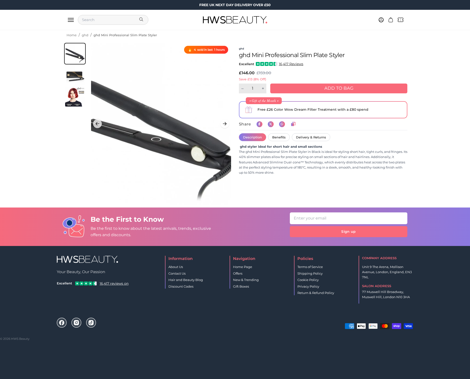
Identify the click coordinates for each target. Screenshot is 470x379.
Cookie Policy (308, 280)
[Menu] (71, 20)
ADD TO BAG (338, 88)
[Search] (141, 19)
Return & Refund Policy (315, 293)
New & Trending (246, 280)
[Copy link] (293, 124)
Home (72, 35)
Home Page (242, 267)
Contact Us (177, 273)
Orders (371, 318)
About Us (175, 267)
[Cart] (390, 19)
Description (252, 137)
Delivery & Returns (311, 137)
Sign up (348, 231)
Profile (387, 318)
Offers (237, 273)
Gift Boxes (241, 286)
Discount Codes (180, 286)
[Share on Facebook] (259, 124)
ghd (85, 35)
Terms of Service (310, 267)
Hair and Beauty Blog (185, 280)
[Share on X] (271, 124)
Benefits (279, 137)
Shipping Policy (310, 273)
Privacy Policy (308, 286)
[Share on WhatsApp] (282, 124)
